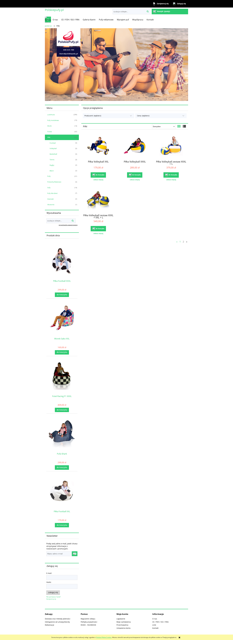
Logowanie (120, 619)
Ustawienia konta (123, 628)
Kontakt (155, 628)
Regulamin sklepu (88, 619)
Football (53, 143)
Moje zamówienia (123, 622)
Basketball (53, 154)
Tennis (52, 159)
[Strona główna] (48, 19)
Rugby (52, 165)
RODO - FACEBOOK (88, 625)
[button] (98, 180)
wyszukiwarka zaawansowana (68, 225)
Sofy (48, 187)
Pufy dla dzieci (52, 193)
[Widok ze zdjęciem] (179, 126)
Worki (49, 126)
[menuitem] (55, 20)
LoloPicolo (51, 115)
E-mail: (49, 573)
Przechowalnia (122, 625)
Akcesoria (50, 204)
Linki (154, 625)
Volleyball (53, 148)
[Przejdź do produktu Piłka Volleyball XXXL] (134, 146)
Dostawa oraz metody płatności (57, 619)
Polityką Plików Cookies (104, 637)
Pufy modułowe (53, 120)
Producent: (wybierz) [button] (92, 116)
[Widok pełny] (184, 126)
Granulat (50, 199)
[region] (116, 64)
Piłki (48, 137)
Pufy (49, 176)
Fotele (49, 131)
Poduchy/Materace (54, 182)
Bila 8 (51, 171)
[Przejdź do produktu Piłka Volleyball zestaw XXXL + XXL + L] (98, 200)
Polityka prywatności (89, 622)
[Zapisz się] (74, 553)
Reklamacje (49, 625)
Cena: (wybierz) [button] (143, 116)
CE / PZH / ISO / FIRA (160, 622)
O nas (154, 619)
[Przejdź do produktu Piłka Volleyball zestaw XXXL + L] (171, 146)
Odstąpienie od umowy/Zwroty (57, 622)
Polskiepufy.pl (54, 10)
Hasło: (48, 582)
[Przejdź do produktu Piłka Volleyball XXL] (98, 146)
